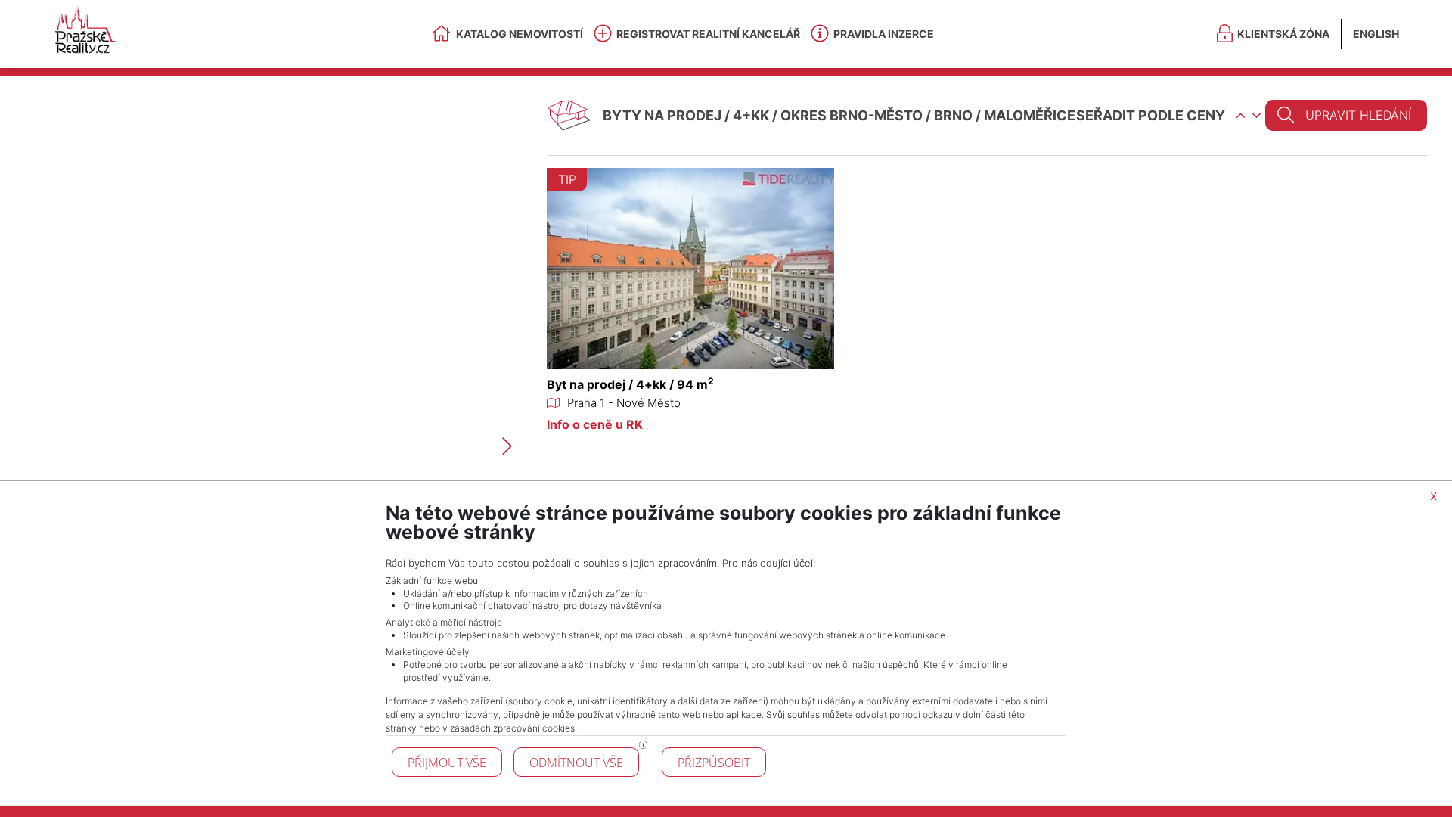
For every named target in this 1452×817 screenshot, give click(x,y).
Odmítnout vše (576, 762)
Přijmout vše (447, 762)
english (1376, 33)
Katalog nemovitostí (519, 33)
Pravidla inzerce (883, 33)
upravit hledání (1358, 115)
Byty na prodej (662, 115)
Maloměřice (1029, 115)
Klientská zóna (1283, 33)
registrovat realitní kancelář (708, 33)
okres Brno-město (851, 115)
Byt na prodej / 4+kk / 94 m (630, 384)
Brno (953, 115)
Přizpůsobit (714, 762)
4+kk (751, 115)
